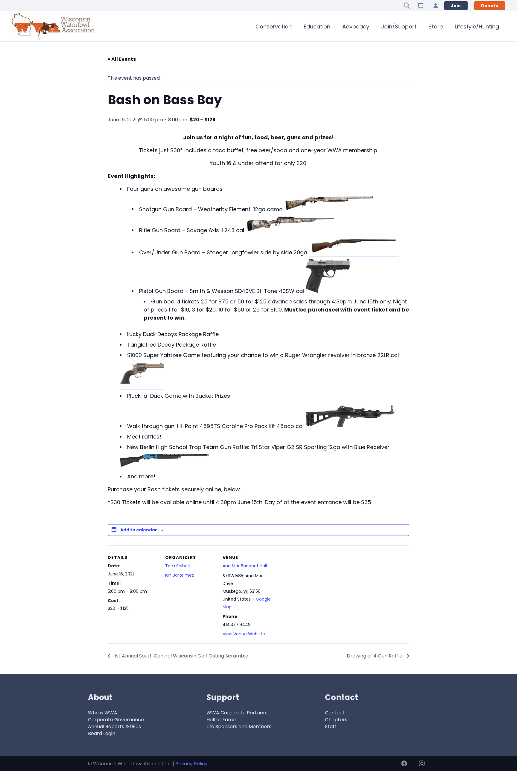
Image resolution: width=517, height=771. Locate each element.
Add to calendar (138, 530)
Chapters (336, 719)
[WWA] (53, 26)
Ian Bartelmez (179, 575)
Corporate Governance (116, 719)
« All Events (122, 59)
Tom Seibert (178, 566)
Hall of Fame (221, 719)
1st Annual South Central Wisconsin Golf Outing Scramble (180, 655)
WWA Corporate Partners (236, 712)
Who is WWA (102, 712)
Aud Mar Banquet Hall (245, 566)
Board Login (101, 733)
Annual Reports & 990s (114, 726)
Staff (330, 726)
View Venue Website (244, 634)
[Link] (436, 5)
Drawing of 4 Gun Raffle (375, 655)
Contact (335, 712)
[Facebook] (404, 763)
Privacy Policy (191, 763)
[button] (406, 6)
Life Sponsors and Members (238, 726)
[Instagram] (421, 763)
